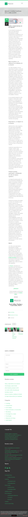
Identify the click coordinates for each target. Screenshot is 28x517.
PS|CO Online (8, 485)
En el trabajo (9, 407)
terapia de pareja (12, 257)
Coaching (8, 403)
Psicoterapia (8, 416)
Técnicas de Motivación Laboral (11, 436)
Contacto (6, 501)
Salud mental (9, 420)
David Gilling (11, 312)
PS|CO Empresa (8, 493)
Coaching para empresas (13, 495)
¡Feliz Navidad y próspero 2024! (12, 388)
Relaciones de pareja (14, 315)
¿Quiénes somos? (8, 491)
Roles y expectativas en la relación (12, 383)
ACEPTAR (14, 515)
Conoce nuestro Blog (9, 503)
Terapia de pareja (11, 477)
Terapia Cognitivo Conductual (11, 433)
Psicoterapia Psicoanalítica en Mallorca (13, 435)
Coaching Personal (11, 481)
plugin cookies (25, 515)
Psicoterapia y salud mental (11, 385)
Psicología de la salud (11, 414)
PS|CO (11, 266)
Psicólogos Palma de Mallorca (11, 438)
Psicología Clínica (8, 475)
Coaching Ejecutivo (11, 483)
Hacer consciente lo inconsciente (13, 409)
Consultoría (10, 497)
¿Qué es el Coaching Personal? (11, 439)
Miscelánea (8, 411)
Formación (10, 499)
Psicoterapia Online (12, 489)
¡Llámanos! (16, 288)
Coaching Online (11, 487)
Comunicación (9, 405)
